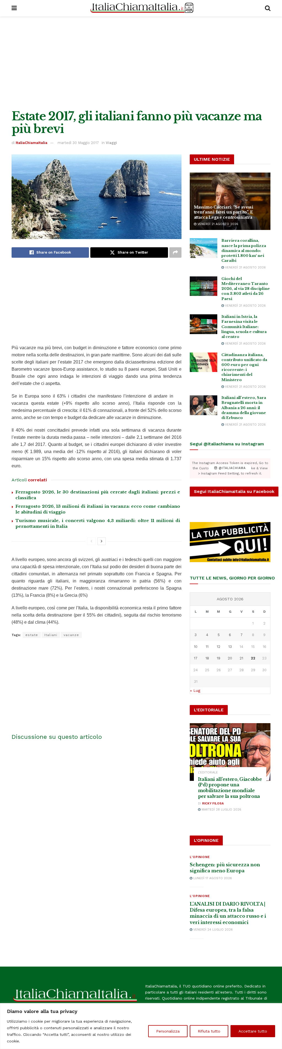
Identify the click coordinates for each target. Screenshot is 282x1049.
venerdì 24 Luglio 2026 (212, 929)
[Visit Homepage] (140, 8)
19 (218, 658)
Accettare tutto (252, 1031)
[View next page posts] (101, 541)
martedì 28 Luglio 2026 (220, 809)
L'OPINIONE (200, 857)
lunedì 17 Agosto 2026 (212, 878)
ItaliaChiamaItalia (31, 143)
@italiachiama (231, 468)
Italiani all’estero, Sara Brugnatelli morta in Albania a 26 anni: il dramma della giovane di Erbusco (243, 407)
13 (230, 647)
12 (218, 647)
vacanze (71, 635)
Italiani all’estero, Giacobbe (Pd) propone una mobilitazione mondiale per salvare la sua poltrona (230, 787)
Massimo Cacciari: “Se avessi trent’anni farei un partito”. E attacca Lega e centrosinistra (223, 212)
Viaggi (111, 143)
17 (195, 658)
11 (207, 647)
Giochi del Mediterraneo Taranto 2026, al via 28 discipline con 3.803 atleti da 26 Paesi (245, 288)
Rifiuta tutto (209, 1031)
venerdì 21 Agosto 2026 (217, 224)
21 (241, 658)
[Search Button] (267, 8)
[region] (141, 1026)
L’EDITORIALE (208, 772)
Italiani (50, 635)
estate (31, 635)
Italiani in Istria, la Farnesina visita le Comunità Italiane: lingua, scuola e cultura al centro (244, 326)
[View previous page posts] (91, 541)
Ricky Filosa (213, 803)
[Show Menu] (14, 8)
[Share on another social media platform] (175, 252)
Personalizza (168, 1031)
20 (230, 658)
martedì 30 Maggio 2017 (78, 143)
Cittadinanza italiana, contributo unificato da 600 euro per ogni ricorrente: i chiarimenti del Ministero (244, 367)
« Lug (195, 690)
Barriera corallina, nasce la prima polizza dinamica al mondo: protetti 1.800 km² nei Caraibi (243, 250)
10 (195, 647)
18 (207, 658)
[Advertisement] (141, 63)
